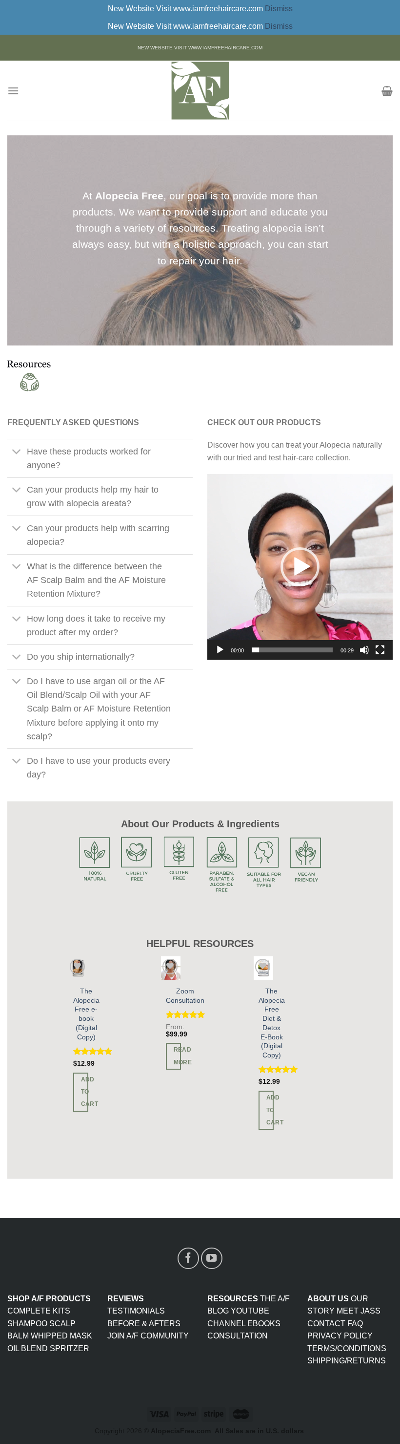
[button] (300, 566)
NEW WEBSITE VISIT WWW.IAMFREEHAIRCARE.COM (200, 47)
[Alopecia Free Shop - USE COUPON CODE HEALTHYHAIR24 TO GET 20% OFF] (200, 91)
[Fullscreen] (380, 650)
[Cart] (387, 91)
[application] (300, 567)
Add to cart (85, 1092)
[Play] (220, 650)
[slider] (292, 649)
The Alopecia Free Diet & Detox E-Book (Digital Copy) (272, 1023)
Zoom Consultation (185, 995)
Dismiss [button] (279, 8)
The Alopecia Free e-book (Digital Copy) (86, 1014)
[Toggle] (16, 452)
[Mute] (364, 650)
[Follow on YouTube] (211, 1258)
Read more (177, 1056)
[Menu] (13, 91)
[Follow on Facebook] (188, 1258)
